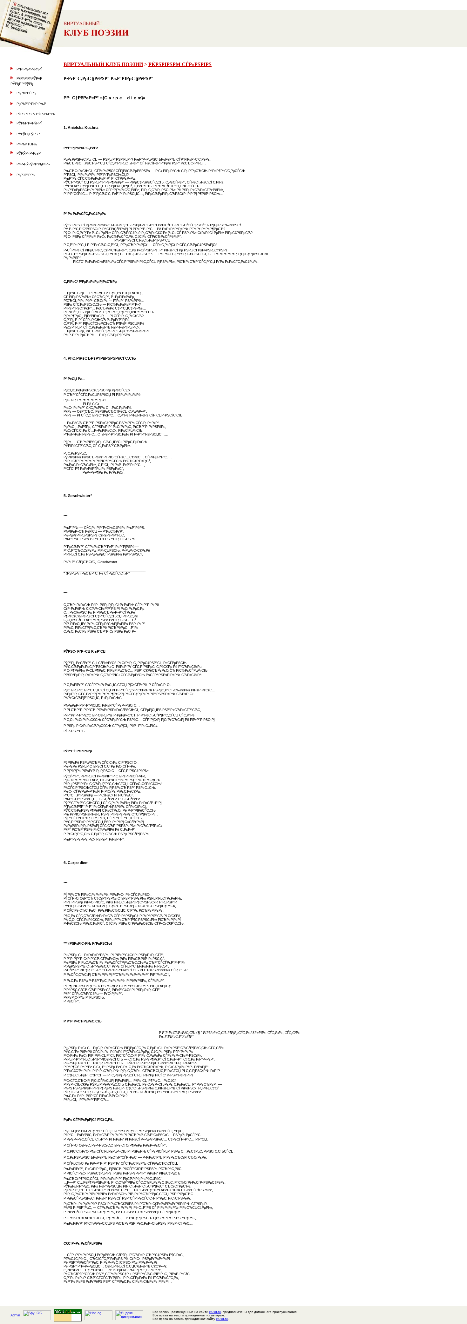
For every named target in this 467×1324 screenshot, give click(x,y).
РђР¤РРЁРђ (26, 93)
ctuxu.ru (215, 1312)
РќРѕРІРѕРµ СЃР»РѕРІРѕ (180, 64)
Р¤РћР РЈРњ (27, 144)
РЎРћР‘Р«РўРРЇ (29, 123)
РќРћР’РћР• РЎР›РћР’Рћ (36, 114)
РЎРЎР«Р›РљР (29, 153)
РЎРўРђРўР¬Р (28, 134)
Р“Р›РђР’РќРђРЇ (29, 69)
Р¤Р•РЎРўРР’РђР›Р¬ (33, 164)
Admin (15, 1315)
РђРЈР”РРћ (26, 175)
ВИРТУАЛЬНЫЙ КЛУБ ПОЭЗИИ (103, 64)
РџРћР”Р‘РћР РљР (31, 104)
